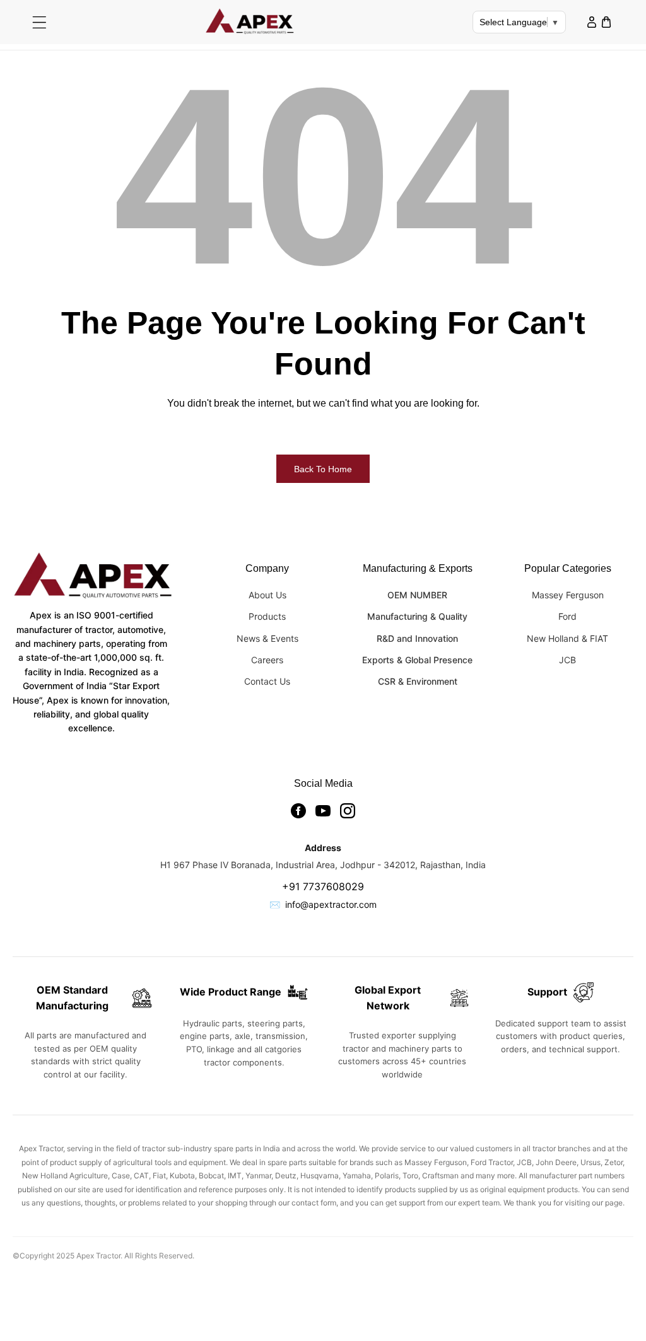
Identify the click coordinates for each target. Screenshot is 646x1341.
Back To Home (323, 469)
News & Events (267, 638)
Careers (267, 659)
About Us (267, 594)
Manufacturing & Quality (417, 616)
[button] (39, 22)
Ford (567, 616)
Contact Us (267, 681)
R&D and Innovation (417, 638)
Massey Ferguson (568, 594)
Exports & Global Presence (417, 659)
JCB (567, 659)
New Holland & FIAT (567, 638)
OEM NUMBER (417, 594)
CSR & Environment (417, 681)
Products (267, 616)
